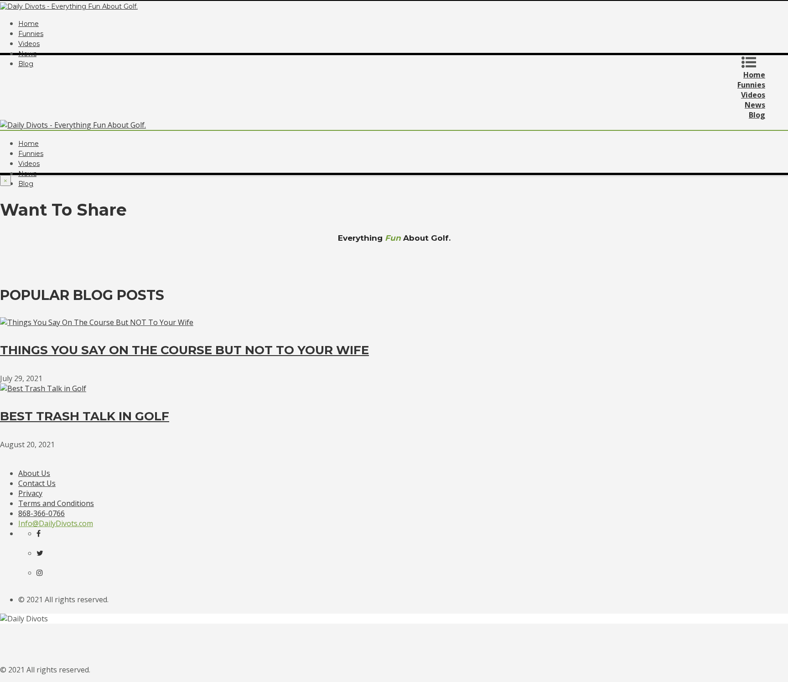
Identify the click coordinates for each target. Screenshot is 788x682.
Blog (25, 184)
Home (28, 24)
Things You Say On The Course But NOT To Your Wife (184, 350)
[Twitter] (45, 553)
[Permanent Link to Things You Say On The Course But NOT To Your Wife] (96, 322)
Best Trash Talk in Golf (84, 416)
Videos (29, 44)
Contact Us (37, 483)
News (27, 54)
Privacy (30, 493)
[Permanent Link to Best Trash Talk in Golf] (43, 388)
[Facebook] (45, 533)
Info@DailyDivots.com (55, 523)
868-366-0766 (41, 513)
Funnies (30, 34)
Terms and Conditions (56, 503)
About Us (34, 473)
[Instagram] (45, 573)
